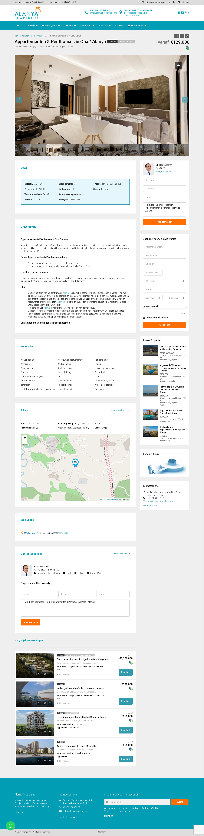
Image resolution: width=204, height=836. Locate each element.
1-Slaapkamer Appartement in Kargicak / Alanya (172, 430)
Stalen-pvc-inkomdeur (105, 368)
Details (124, 672)
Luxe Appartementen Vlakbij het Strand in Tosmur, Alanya (83, 717)
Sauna (98, 364)
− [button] (25, 442)
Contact (119, 25)
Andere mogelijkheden (156, 317)
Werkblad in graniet (103, 385)
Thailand (68, 25)
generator (25, 385)
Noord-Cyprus (49, 25)
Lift (59, 376)
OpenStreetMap (114, 499)
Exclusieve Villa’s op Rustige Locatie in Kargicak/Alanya (83, 659)
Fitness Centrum (28, 380)
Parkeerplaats (101, 360)
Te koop (112, 41)
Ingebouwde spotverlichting (70, 360)
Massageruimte (65, 380)
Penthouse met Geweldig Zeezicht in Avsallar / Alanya (172, 389)
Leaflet (102, 499)
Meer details (62, 533)
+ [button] (25, 437)
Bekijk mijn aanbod (122, 554)
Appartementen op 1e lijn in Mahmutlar (77, 746)
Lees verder (20, 812)
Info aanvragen (30, 622)
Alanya (66, 293)
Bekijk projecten (164, 171)
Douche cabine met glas (32, 376)
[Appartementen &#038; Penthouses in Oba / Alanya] (75, 463)
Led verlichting (64, 372)
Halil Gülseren (64, 674)
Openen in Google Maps (118, 410)
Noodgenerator (65, 385)
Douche (24, 372)
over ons (103, 25)
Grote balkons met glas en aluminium (38, 389)
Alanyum (61, 302)
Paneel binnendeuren (67, 389)
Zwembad (99, 389)
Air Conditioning (28, 360)
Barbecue (25, 364)
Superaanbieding (87, 655)
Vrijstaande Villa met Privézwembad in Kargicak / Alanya (173, 368)
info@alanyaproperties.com (160, 501)
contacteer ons (150, 505)
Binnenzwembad (28, 368)
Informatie (85, 25)
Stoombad (100, 372)
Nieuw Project (127, 41)
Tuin (97, 376)
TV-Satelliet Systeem (104, 380)
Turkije (31, 25)
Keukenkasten (64, 364)
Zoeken (166, 325)
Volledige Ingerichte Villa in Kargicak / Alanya (80, 688)
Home (20, 25)
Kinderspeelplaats (66, 368)
